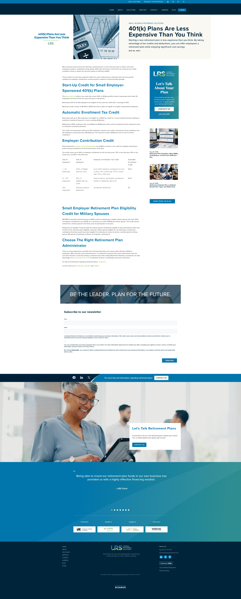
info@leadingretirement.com (169, 553)
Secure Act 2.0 (70, 96)
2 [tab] (114, 510)
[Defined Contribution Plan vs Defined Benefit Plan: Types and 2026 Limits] (164, 172)
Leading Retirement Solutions (120, 574)
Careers (165, 10)
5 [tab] (123, 510)
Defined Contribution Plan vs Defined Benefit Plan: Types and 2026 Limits (163, 186)
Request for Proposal (153, 1)
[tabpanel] (120, 482)
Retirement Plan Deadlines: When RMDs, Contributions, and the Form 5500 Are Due (164, 155)
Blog (174, 10)
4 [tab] (120, 510)
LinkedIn (167, 1)
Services (143, 10)
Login (182, 10)
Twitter (96, 266)
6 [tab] (126, 510)
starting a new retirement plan (85, 146)
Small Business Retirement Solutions (146, 23)
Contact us (164, 109)
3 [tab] (117, 510)
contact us (102, 262)
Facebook (178, 1)
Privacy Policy (164, 571)
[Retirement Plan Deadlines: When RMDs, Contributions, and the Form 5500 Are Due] (164, 138)
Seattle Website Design (120, 585)
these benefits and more (80, 258)
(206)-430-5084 (134, 1)
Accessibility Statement (167, 567)
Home (112, 10)
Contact (154, 10)
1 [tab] (111, 510)
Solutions (131, 10)
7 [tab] (128, 510)
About (120, 10)
